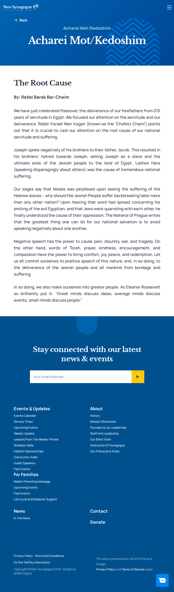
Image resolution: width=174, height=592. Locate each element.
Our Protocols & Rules (104, 451)
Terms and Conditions (49, 556)
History (95, 416)
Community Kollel (25, 457)
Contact (99, 511)
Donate (97, 522)
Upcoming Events (26, 427)
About (96, 408)
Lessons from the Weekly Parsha (36, 439)
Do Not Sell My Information (32, 562)
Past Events (22, 469)
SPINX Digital (23, 573)
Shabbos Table (24, 445)
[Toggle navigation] (169, 7)
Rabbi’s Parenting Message (32, 481)
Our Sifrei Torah (100, 439)
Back (23, 20)
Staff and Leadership (104, 433)
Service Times (23, 422)
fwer (138, 376)
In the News (22, 518)
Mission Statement (103, 422)
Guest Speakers (24, 463)
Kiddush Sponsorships (29, 451)
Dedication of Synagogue (107, 445)
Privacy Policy (23, 556)
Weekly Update (24, 433)
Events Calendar (25, 416)
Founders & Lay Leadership (108, 427)
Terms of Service (133, 569)
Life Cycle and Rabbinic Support (35, 499)
